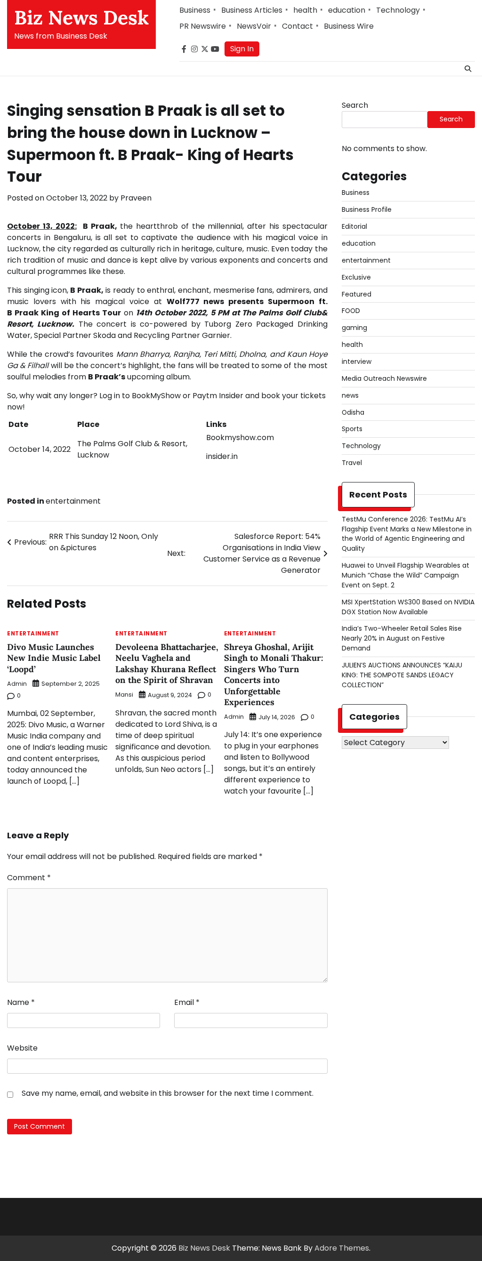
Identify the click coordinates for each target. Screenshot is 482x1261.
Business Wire (349, 26)
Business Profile (367, 209)
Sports (352, 429)
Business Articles (251, 10)
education (346, 10)
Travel (352, 462)
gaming (354, 327)
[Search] (468, 69)
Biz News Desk (81, 17)
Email (187, 1002)
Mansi (124, 695)
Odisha (353, 412)
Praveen (136, 198)
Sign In (242, 48)
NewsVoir (254, 26)
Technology (398, 10)
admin (17, 684)
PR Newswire (202, 26)
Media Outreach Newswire (384, 378)
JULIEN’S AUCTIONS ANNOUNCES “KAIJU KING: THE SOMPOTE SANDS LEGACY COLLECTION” (402, 675)
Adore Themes (341, 1248)
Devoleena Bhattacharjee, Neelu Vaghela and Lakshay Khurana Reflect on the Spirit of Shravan (166, 663)
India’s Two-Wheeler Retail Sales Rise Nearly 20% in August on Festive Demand (402, 638)
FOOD (351, 310)
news (350, 395)
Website (22, 1048)
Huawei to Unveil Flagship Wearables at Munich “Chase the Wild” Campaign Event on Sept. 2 (405, 575)
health (305, 10)
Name (21, 1002)
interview (356, 361)
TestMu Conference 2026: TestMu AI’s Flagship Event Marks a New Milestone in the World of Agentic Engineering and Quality (407, 534)
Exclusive (356, 277)
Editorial (354, 226)
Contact (297, 26)
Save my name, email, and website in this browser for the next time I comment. (167, 1093)
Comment (29, 877)
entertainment (73, 501)
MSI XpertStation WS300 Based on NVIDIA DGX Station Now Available (408, 607)
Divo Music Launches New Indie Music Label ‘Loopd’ (54, 658)
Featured (356, 294)
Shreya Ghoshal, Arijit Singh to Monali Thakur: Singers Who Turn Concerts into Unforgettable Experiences (273, 674)
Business (194, 10)
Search (355, 105)
